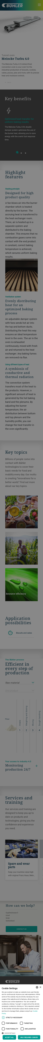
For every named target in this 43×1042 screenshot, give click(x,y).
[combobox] (37, 987)
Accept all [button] (9, 1037)
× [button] (40, 987)
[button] (21, 1033)
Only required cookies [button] (29, 1037)
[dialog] (21, 1013)
